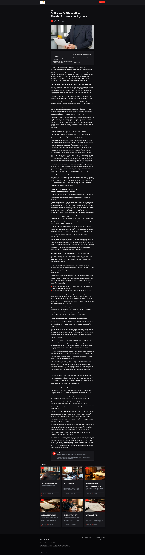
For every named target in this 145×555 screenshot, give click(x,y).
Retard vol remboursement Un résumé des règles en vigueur (48, 514)
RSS (104, 539)
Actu (57, 2)
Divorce (90, 2)
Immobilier (84, 2)
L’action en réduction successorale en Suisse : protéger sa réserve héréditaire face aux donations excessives (94, 484)
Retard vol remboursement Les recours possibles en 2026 (49, 482)
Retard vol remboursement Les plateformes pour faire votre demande (70, 483)
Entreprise (77, 2)
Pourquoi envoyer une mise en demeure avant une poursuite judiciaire (92, 515)
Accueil (53, 2)
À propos (95, 2)
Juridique (62, 2)
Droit (67, 2)
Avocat (71, 2)
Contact (102, 2)
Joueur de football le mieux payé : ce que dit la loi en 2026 (71, 514)
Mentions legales (99, 539)
